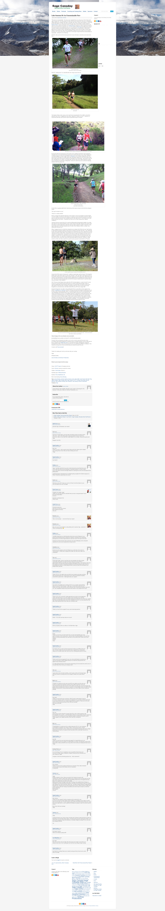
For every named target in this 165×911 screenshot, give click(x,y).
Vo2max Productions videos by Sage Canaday (98, 889)
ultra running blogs (84, 895)
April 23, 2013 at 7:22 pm (56, 525)
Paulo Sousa (55, 489)
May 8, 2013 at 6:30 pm (56, 796)
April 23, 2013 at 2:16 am (56, 446)
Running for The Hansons (85, 879)
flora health (77, 379)
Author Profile (65, 386)
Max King (79, 26)
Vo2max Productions (82, 381)
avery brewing (57, 379)
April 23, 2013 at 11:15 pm (57, 594)
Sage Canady (70, 380)
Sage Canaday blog (62, 380)
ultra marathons (68, 381)
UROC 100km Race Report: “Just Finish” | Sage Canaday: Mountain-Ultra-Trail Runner (72, 416)
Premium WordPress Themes (93, 905)
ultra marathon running (80, 893)
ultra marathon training (60, 381)
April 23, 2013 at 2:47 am (56, 466)
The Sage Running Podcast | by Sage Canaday (98, 885)
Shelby (54, 465)
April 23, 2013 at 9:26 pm (56, 548)
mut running (82, 878)
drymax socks (71, 379)
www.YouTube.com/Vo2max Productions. (60, 357)
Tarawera (73, 156)
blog (57, 382)
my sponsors (63, 290)
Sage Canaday (55, 380)
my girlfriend (57, 290)
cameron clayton (64, 379)
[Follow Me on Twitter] (55, 404)
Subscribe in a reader (96, 895)
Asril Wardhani (56, 837)
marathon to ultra (84, 874)
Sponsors (90, 11)
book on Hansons (75, 871)
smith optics (84, 890)
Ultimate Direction (62, 372)
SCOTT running (76, 380)
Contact (96, 11)
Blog (95, 873)
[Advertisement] (98, 7)
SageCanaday (60, 17)
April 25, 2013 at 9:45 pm (56, 724)
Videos (58, 11)
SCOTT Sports (58, 366)
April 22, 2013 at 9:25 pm (56, 424)
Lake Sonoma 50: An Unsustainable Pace (66, 16)
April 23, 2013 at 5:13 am (56, 481)
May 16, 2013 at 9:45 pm (56, 829)
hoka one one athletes (78, 874)
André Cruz (55, 504)
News (95, 880)
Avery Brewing (63, 376)
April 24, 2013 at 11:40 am (57, 671)
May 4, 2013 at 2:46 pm (56, 774)
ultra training (75, 381)
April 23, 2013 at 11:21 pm (57, 657)
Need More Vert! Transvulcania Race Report (82, 862)
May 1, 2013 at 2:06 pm (56, 750)
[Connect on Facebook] (57, 404)
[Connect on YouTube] (59, 404)
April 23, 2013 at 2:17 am (56, 458)
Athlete (84, 11)
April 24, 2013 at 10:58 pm (57, 681)
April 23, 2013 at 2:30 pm (56, 505)
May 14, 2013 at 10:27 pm (57, 813)
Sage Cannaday (85, 887)
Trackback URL (54, 409)
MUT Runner (76, 878)
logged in (59, 860)
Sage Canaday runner (83, 884)
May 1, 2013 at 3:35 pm (56, 762)
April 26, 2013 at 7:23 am (56, 737)
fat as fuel (80, 871)
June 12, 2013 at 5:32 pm (57, 849)
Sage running (79, 889)
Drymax (56, 368)
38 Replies (64, 17)
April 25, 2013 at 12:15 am (57, 710)
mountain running (84, 876)
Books (53, 11)
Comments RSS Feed (60, 409)
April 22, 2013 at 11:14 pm (57, 432)
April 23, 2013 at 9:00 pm (56, 534)
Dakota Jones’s (55, 24)
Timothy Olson (72, 25)
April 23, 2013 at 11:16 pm (57, 615)
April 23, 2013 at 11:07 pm (57, 558)
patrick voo (55, 423)
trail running (82, 380)
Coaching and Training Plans (74, 11)
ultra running (77, 895)
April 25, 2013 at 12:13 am (57, 695)
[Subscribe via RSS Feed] (53, 404)
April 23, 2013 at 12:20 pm (57, 490)
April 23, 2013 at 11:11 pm (57, 572)
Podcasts (63, 11)
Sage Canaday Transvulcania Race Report (63, 415)
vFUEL (76, 897)
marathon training (80, 875)
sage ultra (85, 888)
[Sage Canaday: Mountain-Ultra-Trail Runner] (67, 8)
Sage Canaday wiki (84, 886)
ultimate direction (85, 891)
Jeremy (54, 773)
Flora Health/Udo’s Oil (60, 374)
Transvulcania (60, 347)
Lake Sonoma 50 (83, 379)
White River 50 (64, 342)
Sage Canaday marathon (82, 883)
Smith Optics (58, 370)
